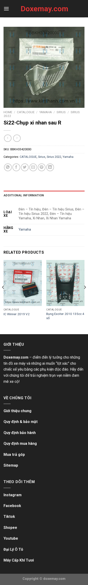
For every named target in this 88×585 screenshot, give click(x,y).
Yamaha (45, 112)
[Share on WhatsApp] (8, 167)
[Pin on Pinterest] (42, 167)
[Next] (84, 297)
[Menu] (6, 8)
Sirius (61, 112)
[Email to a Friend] (33, 167)
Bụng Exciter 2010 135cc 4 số (65, 316)
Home (8, 112)
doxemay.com (54, 579)
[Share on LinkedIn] (50, 167)
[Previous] (3, 297)
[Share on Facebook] (16, 167)
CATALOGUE (25, 112)
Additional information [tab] (24, 195)
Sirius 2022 (54, 157)
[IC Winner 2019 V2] (23, 283)
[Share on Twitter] (25, 167)
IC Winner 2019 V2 (17, 314)
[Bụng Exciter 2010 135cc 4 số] (65, 283)
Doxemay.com (44, 8)
